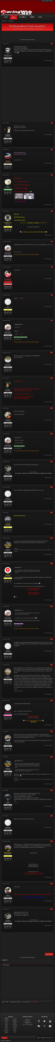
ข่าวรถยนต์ (15, 1026)
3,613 (5, 531)
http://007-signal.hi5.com (33, 864)
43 (10, 288)
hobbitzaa (8, 498)
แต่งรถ (6, 1023)
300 (5, 427)
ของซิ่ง (6, 1024)
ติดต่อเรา (39, 1037)
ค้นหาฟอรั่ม (4, 21)
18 (10, 809)
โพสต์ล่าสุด (10, 21)
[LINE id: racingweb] (39, 1026)
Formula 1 (21, 28)
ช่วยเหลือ (43, 1037)
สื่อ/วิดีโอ (32, 17)
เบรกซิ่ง (6, 1027)
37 (5, 313)
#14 (51, 461)
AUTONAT (7, 473)
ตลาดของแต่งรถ (6, 1018)
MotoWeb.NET (27, 1020)
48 (10, 231)
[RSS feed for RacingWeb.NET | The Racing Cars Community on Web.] (53, 1036)
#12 (51, 408)
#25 (51, 790)
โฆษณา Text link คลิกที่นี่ (27, 1024)
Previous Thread (24, 39)
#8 (51, 294)
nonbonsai (7, 827)
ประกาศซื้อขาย (22, 17)
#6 (51, 241)
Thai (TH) (4, 1037)
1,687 (5, 231)
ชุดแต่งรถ (15, 1020)
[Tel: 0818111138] (44, 1026)
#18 (51, 563)
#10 (51, 352)
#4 (51, 174)
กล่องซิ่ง (6, 1028)
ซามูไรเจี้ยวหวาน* (31, 28)
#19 (51, 606)
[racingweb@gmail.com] (50, 1026)
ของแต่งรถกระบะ (6, 1032)
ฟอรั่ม (13, 17)
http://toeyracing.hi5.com (33, 865)
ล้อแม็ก (6, 1026)
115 (5, 902)
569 (5, 809)
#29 (51, 909)
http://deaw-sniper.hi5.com (33, 866)
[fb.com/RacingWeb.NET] (39, 1021)
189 (5, 750)
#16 (51, 512)
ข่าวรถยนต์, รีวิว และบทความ (27, 1023)
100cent (8, 895)
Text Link (27, 1019)
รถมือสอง (15, 1021)
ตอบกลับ (50, 60)
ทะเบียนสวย (14, 1024)
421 (5, 860)
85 (5, 371)
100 (5, 719)
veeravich (8, 419)
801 (5, 193)
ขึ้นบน (50, 1037)
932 (5, 288)
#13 (51, 433)
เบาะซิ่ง (14, 1018)
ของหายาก (6, 1030)
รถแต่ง (6, 1021)
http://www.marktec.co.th (33, 871)
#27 (51, 841)
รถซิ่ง (15, 1031)
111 (5, 683)
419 (5, 142)
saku (8, 801)
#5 (51, 211)
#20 (51, 639)
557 (5, 168)
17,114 (5, 260)
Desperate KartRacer (8, 135)
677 (5, 582)
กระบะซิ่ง (14, 1027)
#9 (51, 320)
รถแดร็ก (14, 1028)
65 (5, 480)
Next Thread (31, 39)
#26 (51, 815)
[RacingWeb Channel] (50, 1021)
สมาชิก (40, 17)
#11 (51, 378)
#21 (51, 664)
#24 (51, 756)
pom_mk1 (8, 364)
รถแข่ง (14, 1030)
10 (5, 505)
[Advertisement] (27, 77)
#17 (51, 537)
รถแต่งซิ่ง (14, 1023)
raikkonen (8, 549)
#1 (51, 43)
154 (5, 556)
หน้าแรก (6, 17)
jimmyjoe (8, 389)
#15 (51, 486)
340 (5, 396)
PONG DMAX (8, 253)
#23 (51, 731)
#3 (51, 149)
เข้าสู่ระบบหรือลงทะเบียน (47, 0)
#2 (51, 122)
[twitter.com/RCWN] (44, 1021)
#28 (51, 883)
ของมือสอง (6, 1020)
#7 (51, 266)
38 (10, 260)
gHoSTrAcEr (8, 743)
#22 (51, 700)
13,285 (5, 62)
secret (7, 676)
